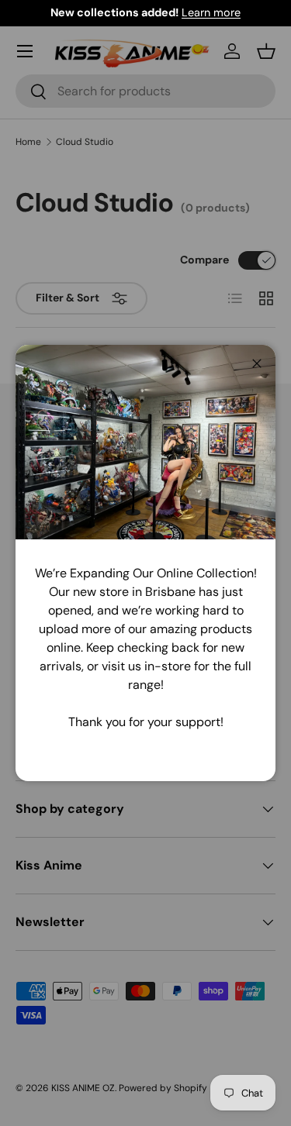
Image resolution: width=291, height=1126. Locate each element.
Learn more (211, 12)
